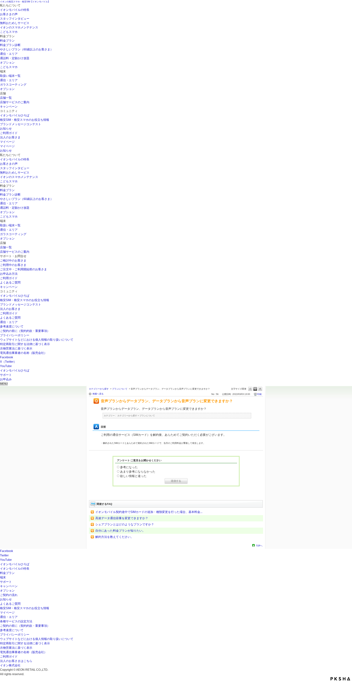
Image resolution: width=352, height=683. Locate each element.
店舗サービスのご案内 (14, 102)
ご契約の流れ (9, 595)
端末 (3, 577)
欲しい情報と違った (133, 476)
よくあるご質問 (10, 282)
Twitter (4, 555)
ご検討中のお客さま (13, 260)
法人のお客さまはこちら (16, 660)
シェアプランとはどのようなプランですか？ (124, 524)
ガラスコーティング (13, 84)
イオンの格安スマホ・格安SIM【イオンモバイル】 (25, 1)
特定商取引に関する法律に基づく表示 (25, 344)
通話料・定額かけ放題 (14, 58)
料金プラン (7, 40)
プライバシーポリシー (14, 335)
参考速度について (11, 326)
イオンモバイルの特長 (14, 9)
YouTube (6, 366)
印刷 (259, 394)
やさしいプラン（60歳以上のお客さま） (26, 49)
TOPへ (259, 545)
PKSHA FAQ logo (340, 678)
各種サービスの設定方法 (16, 621)
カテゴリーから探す (99, 389)
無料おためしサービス (14, 23)
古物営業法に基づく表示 (16, 348)
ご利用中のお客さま (13, 264)
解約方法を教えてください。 (114, 536)
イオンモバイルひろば (14, 115)
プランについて (119, 389)
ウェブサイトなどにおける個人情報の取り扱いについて (36, 339)
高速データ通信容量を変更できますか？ (121, 518)
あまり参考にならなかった (137, 471)
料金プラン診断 (10, 45)
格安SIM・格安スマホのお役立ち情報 (24, 119)
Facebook (6, 357)
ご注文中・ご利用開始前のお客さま (23, 269)
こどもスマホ (9, 31)
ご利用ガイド (9, 133)
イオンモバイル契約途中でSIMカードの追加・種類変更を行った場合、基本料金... (148, 511)
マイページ (7, 141)
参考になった (129, 467)
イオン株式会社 (10, 665)
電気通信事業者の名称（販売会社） (23, 352)
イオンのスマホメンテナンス (19, 27)
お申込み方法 (9, 273)
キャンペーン (9, 106)
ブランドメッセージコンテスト (20, 124)
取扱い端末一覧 (10, 75)
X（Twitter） (8, 361)
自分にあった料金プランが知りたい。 (120, 530)
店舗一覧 (6, 97)
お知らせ (6, 128)
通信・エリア (9, 53)
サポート (6, 581)
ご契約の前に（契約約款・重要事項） (25, 330)
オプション (7, 62)
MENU (3, 383)
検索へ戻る (98, 394)
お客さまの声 (9, 14)
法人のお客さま (10, 137)
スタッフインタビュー (14, 18)
